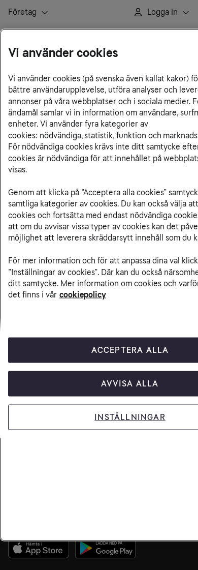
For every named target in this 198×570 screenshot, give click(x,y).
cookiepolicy (82, 294)
